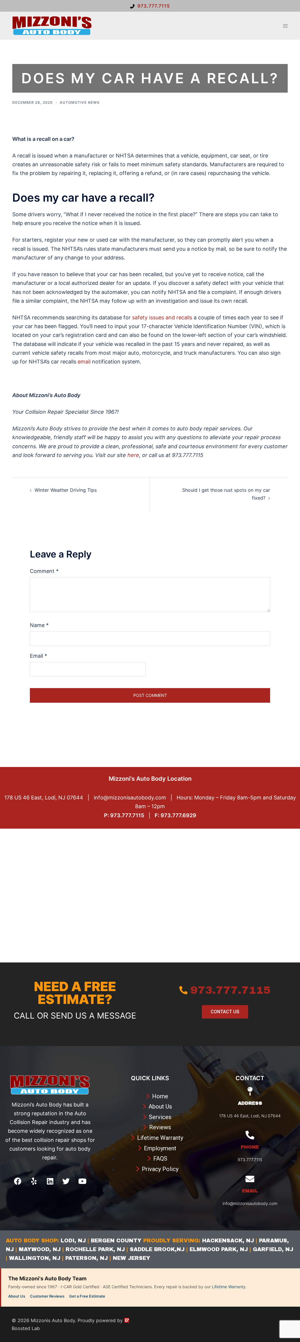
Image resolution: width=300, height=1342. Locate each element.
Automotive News (80, 102)
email (84, 362)
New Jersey (131, 1258)
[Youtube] (82, 1181)
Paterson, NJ (86, 1258)
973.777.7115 (153, 6)
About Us (16, 1296)
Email (38, 656)
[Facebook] (18, 1181)
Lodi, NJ (73, 1241)
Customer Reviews (47, 1296)
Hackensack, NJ (228, 1241)
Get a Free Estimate (87, 1296)
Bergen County (116, 1241)
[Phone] (250, 1135)
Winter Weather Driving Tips (66, 490)
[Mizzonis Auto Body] (52, 25)
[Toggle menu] (285, 26)
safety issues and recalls (162, 317)
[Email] (250, 1179)
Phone (250, 1146)
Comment (44, 571)
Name (39, 625)
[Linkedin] (50, 1181)
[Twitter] (66, 1181)
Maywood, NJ (39, 1249)
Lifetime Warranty (229, 1286)
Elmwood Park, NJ (219, 1249)
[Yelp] (34, 1181)
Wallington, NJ (34, 1258)
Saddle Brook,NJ (157, 1249)
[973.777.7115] (183, 990)
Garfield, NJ (273, 1249)
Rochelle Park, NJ (95, 1249)
